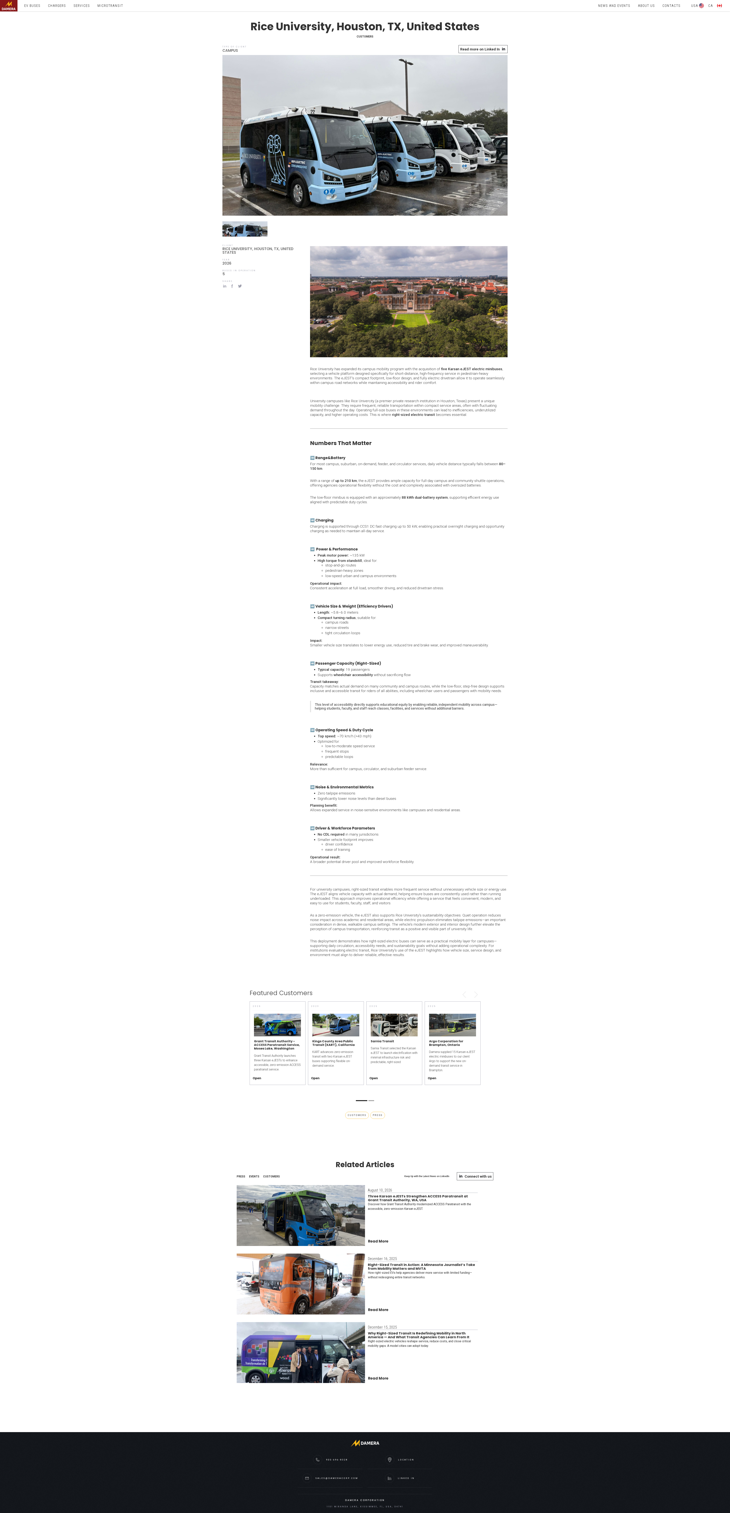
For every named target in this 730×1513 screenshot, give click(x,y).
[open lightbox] (365, 136)
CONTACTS (672, 6)
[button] (464, 994)
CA (710, 6)
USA (694, 6)
